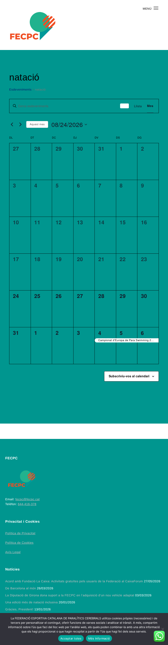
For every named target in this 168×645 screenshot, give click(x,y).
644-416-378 (27, 504)
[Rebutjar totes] (162, 629)
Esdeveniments (20, 89)
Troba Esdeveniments (124, 105)
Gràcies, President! (19, 609)
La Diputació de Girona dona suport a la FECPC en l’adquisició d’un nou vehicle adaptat (69, 595)
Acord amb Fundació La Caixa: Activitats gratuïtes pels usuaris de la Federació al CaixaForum (74, 581)
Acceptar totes (71, 638)
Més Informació (99, 638)
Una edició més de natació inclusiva (31, 602)
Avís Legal (13, 552)
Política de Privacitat (20, 533)
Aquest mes (37, 124)
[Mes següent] (20, 124)
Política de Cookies (19, 542)
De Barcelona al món (20, 588)
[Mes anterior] (11, 124)
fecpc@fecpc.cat (27, 499)
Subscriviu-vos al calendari (129, 376)
